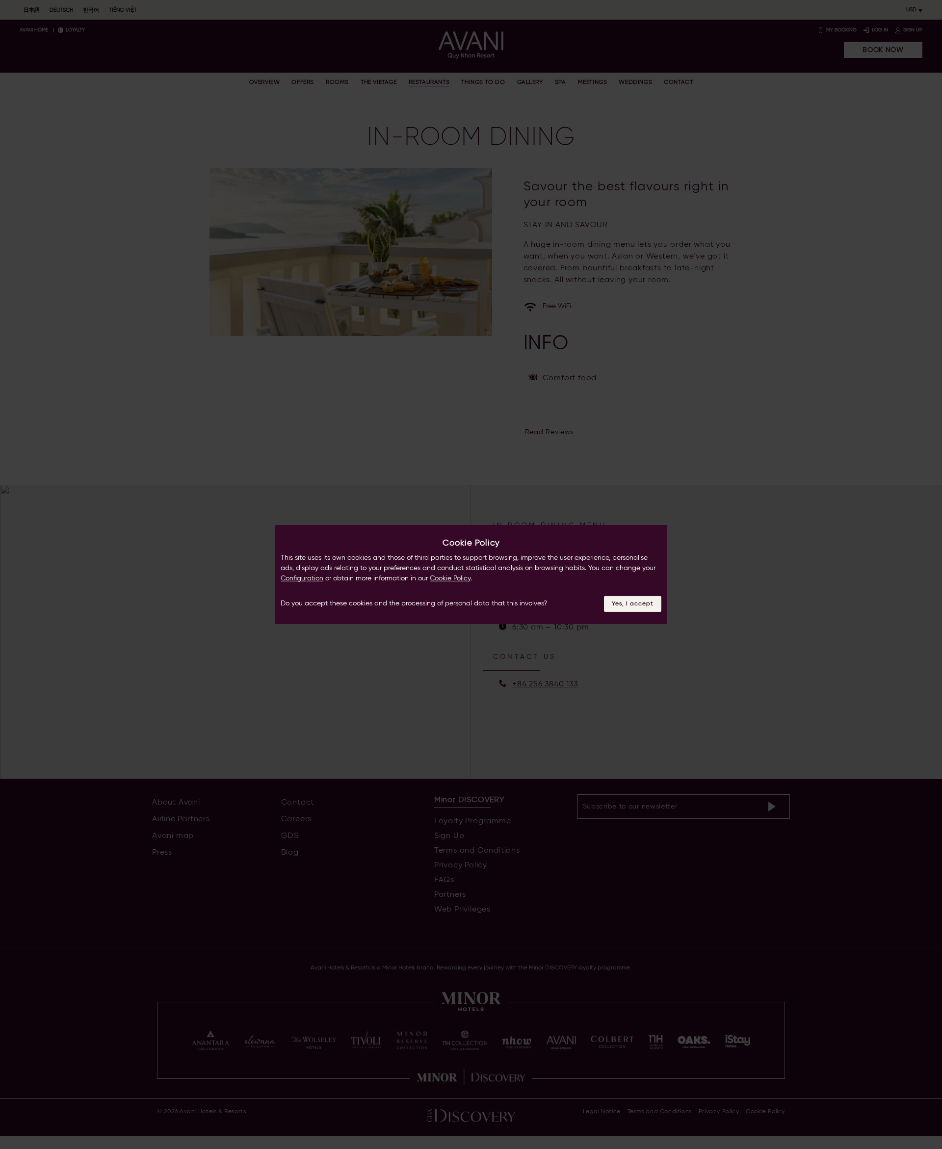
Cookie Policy (450, 578)
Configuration (302, 578)
